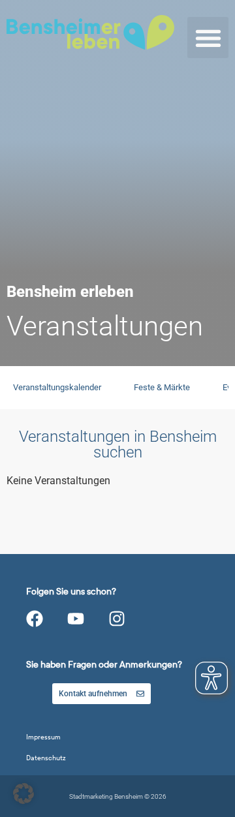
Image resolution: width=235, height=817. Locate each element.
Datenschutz (46, 758)
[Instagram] (116, 618)
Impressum (43, 737)
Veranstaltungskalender (57, 387)
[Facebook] (34, 618)
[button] (207, 37)
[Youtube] (75, 618)
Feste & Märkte (162, 387)
